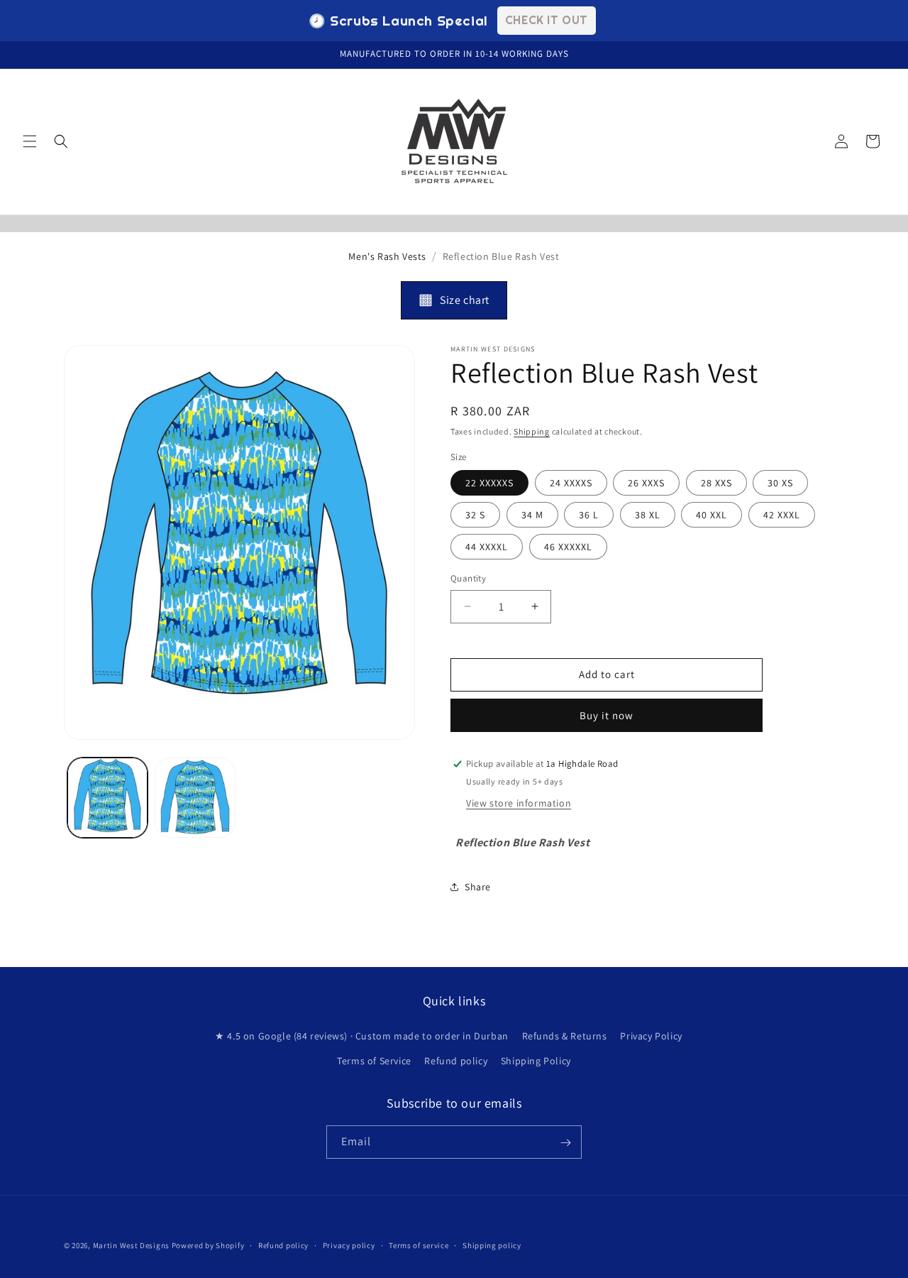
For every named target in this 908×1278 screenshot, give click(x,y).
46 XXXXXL (568, 546)
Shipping (532, 431)
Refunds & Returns (564, 1036)
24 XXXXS (571, 482)
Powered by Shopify (208, 1245)
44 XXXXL (486, 546)
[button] (29, 141)
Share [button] (478, 886)
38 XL (647, 514)
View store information (518, 803)
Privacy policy (349, 1245)
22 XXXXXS (489, 482)
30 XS (780, 482)
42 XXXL (781, 514)
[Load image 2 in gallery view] (195, 798)
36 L (589, 514)
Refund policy (455, 1060)
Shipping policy (492, 1245)
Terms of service (418, 1245)
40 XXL (711, 514)
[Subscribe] (565, 1142)
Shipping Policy (536, 1060)
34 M (532, 514)
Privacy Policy (651, 1036)
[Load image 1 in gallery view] (107, 798)
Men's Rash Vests (387, 256)
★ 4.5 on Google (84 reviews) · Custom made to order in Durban (362, 1036)
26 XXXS (646, 482)
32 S (475, 514)
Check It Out (546, 20)
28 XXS (716, 482)
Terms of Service (374, 1060)
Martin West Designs (131, 1245)
